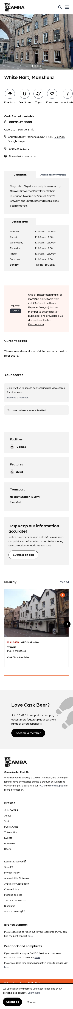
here (30, 935)
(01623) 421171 (19, 148)
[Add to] (62, 595)
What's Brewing (13, 911)
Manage (31, 1001)
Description (20, 174)
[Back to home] (14, 7)
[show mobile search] (60, 7)
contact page (57, 785)
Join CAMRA (11, 809)
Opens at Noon (20, 122)
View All (64, 581)
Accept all (12, 1001)
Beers (7, 848)
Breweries (9, 843)
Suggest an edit (23, 554)
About (7, 815)
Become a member (17, 397)
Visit (6, 821)
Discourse (9, 905)
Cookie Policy (11, 889)
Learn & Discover (14, 861)
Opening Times (20, 221)
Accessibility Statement (17, 878)
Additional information (53, 174)
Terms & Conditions (15, 900)
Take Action (11, 832)
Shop (7, 866)
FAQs (42, 785)
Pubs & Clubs (11, 826)
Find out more (36, 324)
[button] (67, 624)
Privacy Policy (11, 872)
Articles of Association (16, 883)
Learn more (33, 992)
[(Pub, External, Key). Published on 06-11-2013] (36, 628)
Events (8, 837)
